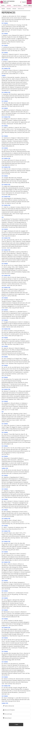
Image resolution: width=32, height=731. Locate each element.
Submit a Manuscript (9, 705)
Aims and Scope (8, 714)
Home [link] (3, 8)
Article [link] (14, 8)
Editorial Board (7, 718)
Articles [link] (9, 8)
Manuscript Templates (9, 710)
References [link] (21, 8)
